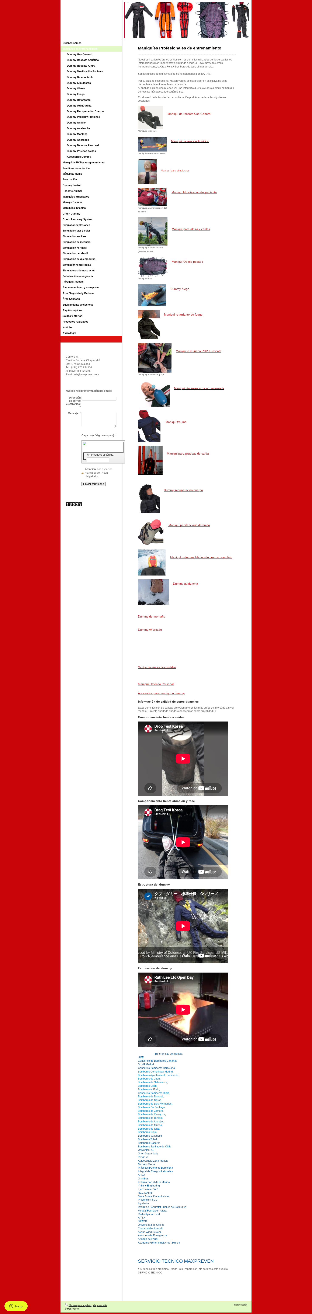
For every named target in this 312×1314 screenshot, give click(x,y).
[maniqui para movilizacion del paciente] (152, 197)
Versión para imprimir (80, 1305)
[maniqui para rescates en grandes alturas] (152, 231)
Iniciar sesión (240, 1304)
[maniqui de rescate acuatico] (152, 144)
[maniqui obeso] (152, 267)
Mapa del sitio (100, 1305)
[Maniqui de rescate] (150, 117)
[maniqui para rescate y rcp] (154, 358)
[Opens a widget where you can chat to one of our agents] (16, 1306)
